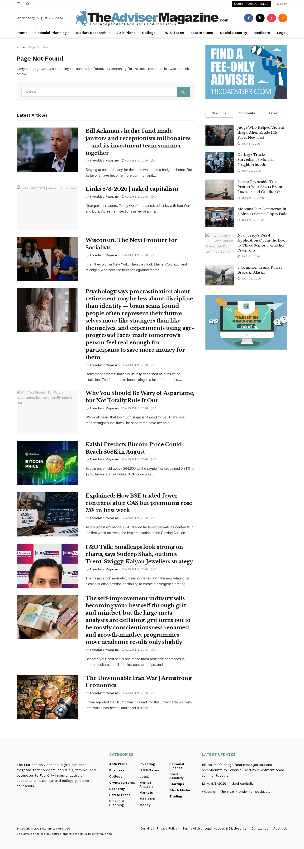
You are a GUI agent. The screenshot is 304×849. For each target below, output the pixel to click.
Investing (147, 764)
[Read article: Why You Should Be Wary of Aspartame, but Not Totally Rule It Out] (47, 412)
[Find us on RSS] (282, 18)
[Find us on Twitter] (260, 18)
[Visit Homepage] (152, 18)
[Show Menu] (18, 3)
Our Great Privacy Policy (159, 828)
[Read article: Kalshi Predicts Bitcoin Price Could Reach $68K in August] (47, 463)
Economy (117, 789)
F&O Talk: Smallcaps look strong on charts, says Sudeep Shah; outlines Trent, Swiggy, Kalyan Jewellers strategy (139, 554)
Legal (282, 33)
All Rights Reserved (56, 828)
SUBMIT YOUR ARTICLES (251, 3)
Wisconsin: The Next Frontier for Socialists (236, 791)
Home (22, 33)
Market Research (91, 33)
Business (116, 770)
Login (283, 3)
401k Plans (125, 33)
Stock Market (180, 790)
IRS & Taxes (173, 33)
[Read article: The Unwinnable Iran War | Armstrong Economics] (47, 697)
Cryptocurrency (122, 782)
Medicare (262, 33)
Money (145, 805)
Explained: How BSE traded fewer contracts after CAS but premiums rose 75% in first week (139, 503)
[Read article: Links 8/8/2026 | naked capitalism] (47, 207)
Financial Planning (50, 33)
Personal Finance (176, 766)
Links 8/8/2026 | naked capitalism (132, 189)
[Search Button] (27, 4)
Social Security (233, 33)
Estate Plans (201, 33)
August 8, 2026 (136, 160)
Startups (176, 784)
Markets (146, 792)
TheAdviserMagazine (104, 160)
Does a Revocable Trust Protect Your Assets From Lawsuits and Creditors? (260, 187)
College (149, 33)
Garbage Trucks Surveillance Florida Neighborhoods (256, 159)
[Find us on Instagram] (271, 18)
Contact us (260, 828)
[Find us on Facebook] (248, 18)
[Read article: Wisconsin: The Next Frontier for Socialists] (47, 259)
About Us (280, 828)
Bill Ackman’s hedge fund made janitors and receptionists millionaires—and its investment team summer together (243, 770)
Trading (175, 796)
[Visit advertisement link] (246, 72)
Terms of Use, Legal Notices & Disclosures (214, 828)
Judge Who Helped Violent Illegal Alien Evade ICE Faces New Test (261, 132)
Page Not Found (40, 47)
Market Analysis (146, 784)
